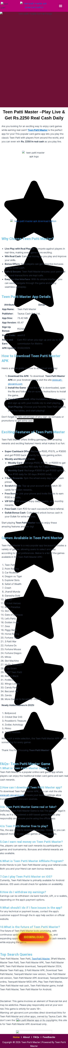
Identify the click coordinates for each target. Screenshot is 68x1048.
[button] (60, 6)
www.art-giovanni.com (12, 795)
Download (34, 938)
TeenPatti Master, (41, 958)
